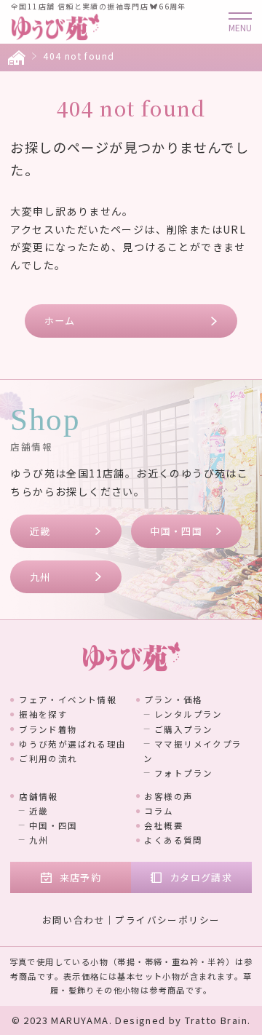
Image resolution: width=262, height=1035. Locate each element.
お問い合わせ (73, 920)
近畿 (40, 531)
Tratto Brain (216, 1020)
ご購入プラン (183, 729)
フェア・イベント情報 (67, 699)
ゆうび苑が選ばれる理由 (72, 744)
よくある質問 (173, 840)
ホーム (60, 321)
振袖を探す (43, 714)
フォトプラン (183, 773)
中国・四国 (176, 531)
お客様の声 (168, 796)
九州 (40, 577)
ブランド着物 (48, 729)
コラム (158, 811)
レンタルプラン (188, 714)
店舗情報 (38, 796)
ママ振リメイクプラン (192, 751)
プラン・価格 (173, 699)
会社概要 (163, 825)
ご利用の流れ (48, 758)
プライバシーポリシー (167, 920)
